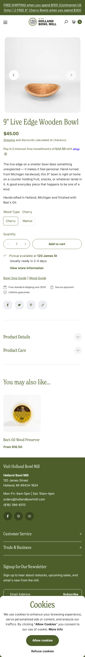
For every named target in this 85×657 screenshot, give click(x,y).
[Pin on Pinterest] (31, 305)
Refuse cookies (42, 651)
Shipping (9, 140)
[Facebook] (7, 516)
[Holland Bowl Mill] (42, 21)
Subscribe (70, 594)
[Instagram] (18, 516)
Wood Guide (37, 278)
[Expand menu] (5, 22)
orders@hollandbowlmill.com (24, 499)
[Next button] (71, 75)
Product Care (14, 350)
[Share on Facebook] (7, 305)
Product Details (16, 337)
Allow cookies (42, 640)
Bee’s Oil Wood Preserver (21, 439)
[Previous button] (14, 75)
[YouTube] (29, 516)
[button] (66, 22)
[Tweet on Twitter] (19, 305)
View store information (27, 268)
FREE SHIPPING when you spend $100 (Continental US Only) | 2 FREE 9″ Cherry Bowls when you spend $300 (42, 7)
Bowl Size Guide (14, 278)
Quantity (9, 234)
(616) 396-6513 (14, 505)
